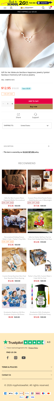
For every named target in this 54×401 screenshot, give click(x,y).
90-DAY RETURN (28, 152)
